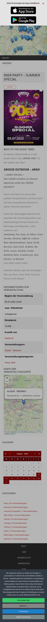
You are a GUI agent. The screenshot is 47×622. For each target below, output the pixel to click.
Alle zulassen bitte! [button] (23, 600)
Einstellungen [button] (23, 611)
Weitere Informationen (23, 617)
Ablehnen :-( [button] (24, 606)
